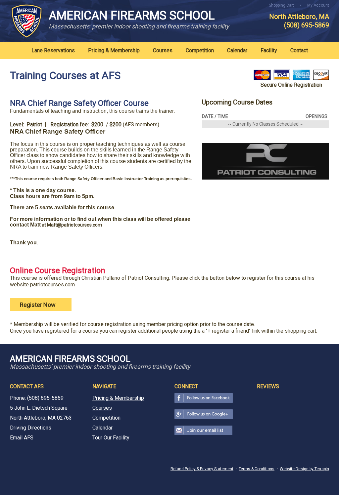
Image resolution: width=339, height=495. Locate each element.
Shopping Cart (281, 5)
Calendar (237, 50)
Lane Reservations (53, 50)
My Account (318, 5)
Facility (269, 50)
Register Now (38, 304)
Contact (299, 50)
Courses (162, 50)
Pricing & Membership (114, 50)
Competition (200, 50)
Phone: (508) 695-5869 (37, 398)
